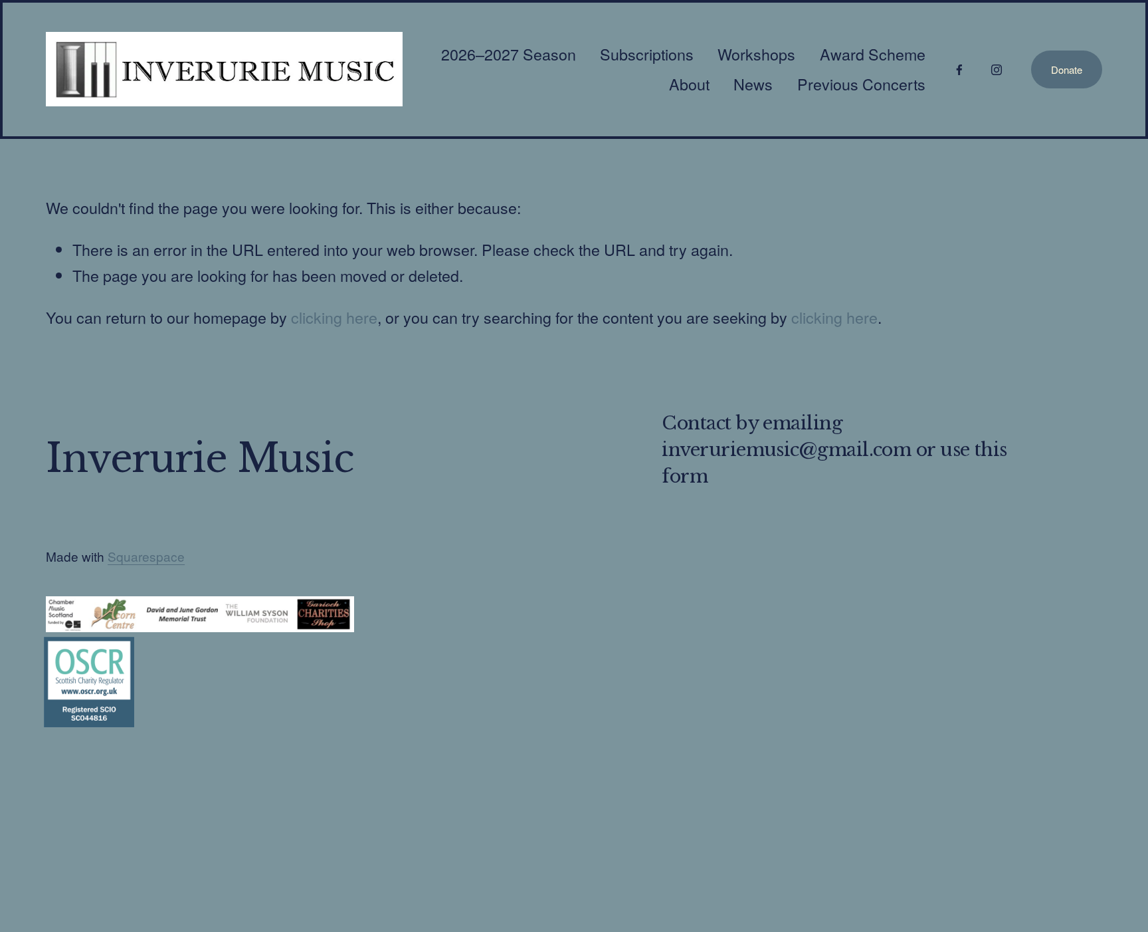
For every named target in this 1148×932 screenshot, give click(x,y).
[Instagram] (996, 69)
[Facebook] (959, 69)
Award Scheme (872, 54)
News (753, 83)
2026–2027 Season (508, 54)
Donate (1066, 69)
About (689, 83)
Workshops (756, 54)
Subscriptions (647, 54)
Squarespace (146, 556)
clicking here (334, 317)
